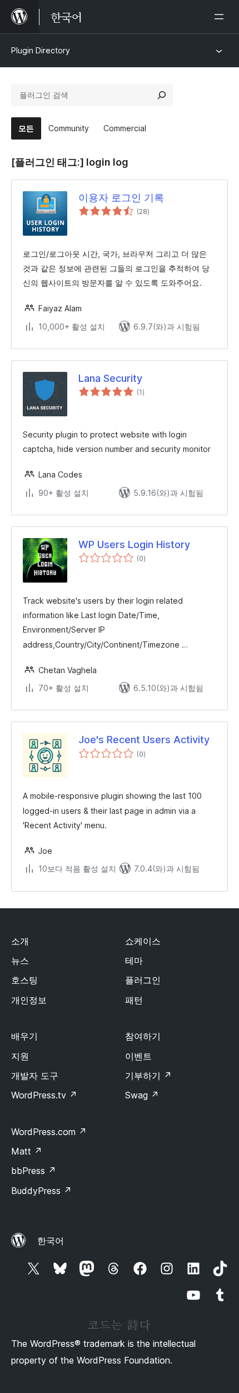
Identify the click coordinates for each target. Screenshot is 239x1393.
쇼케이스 (143, 941)
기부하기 (148, 1075)
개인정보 (29, 1000)
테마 (134, 960)
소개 (20, 941)
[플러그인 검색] (162, 95)
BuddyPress (41, 1190)
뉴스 (20, 960)
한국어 (50, 1240)
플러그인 (143, 980)
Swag (142, 1095)
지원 (20, 1056)
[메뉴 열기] (221, 16)
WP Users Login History (134, 544)
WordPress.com (49, 1131)
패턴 (134, 1000)
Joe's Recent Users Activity (144, 739)
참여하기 (143, 1036)
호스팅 (24, 980)
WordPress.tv (44, 1095)
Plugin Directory (40, 50)
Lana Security (110, 378)
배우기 (24, 1036)
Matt (26, 1151)
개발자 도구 (34, 1075)
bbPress (33, 1170)
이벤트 (138, 1056)
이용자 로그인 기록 (121, 197)
